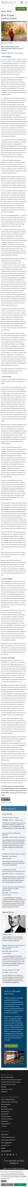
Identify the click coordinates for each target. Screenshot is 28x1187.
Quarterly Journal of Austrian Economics (11, 1082)
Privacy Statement (6, 1123)
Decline (7, 1184)
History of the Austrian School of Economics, (12, 48)
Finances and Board (6, 1116)
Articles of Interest (13, 892)
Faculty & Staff (5, 1114)
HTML (16, 790)
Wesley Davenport (6, 858)
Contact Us (4, 1126)
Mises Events (4, 1107)
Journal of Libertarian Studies (8, 1084)
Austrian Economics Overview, (12, 46)
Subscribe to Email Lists (7, 1119)
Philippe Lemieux (19, 820)
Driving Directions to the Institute (9, 1102)
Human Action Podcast (7, 1089)
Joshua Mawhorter (19, 874)
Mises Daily (6, 11)
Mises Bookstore (5, 1111)
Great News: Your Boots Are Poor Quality (13, 854)
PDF (22, 790)
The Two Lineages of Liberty (10, 817)
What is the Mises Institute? (8, 1099)
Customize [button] (3, 1181)
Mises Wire (11, 820)
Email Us (3, 1148)
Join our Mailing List (6, 1151)
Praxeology (4, 50)
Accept (20, 1184)
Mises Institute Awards (6, 1109)
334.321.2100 (8, 1142)
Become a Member (11, 1046)
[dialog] (14, 1178)
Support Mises (21, 8)
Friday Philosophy (13, 837)
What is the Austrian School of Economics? (11, 1079)
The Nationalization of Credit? (11, 970)
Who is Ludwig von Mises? (7, 1077)
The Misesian (4, 1091)
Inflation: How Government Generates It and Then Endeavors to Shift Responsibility (13, 888)
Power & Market (13, 856)
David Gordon (22, 837)
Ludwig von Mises (18, 53)
